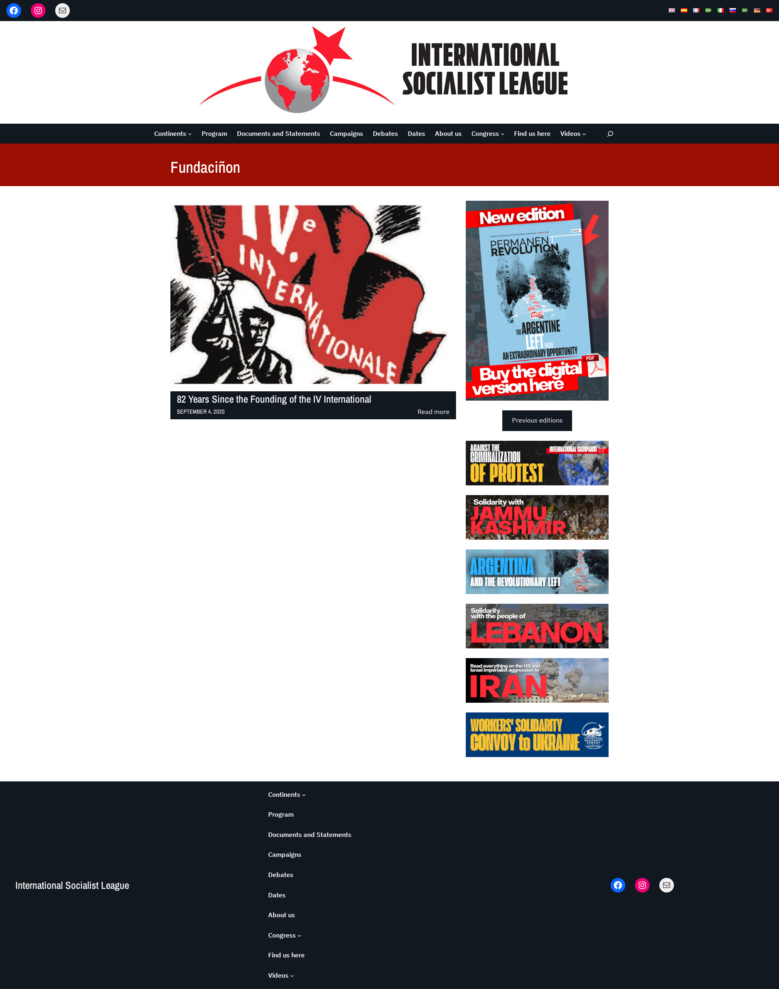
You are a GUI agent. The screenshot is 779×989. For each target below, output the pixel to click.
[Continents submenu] (190, 134)
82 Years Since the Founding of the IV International (274, 399)
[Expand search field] (610, 134)
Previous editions (537, 420)
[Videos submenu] (584, 134)
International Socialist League (72, 885)
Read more (433, 412)
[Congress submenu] (503, 134)
